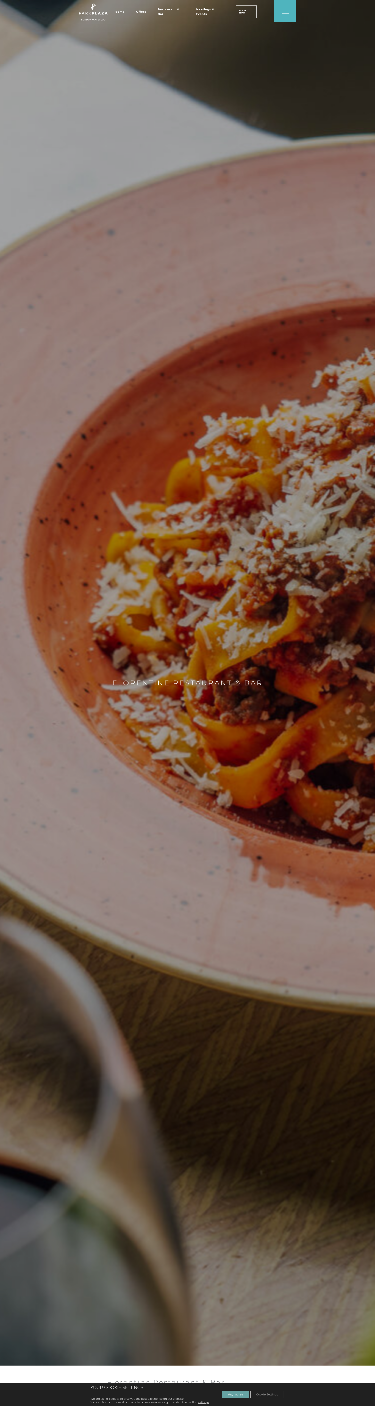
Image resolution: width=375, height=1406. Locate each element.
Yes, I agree (235, 1394)
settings (203, 1402)
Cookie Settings (267, 1394)
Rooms (118, 11)
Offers (141, 11)
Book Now (242, 11)
